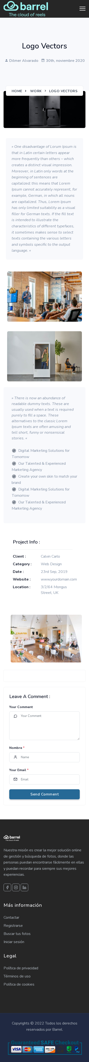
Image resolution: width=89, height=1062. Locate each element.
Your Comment (21, 707)
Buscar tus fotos (17, 933)
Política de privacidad (21, 968)
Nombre (16, 748)
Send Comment (44, 794)
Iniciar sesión (14, 942)
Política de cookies (19, 984)
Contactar (11, 917)
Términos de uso (17, 976)
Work (36, 91)
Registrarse (13, 925)
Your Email (18, 770)
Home (17, 91)
